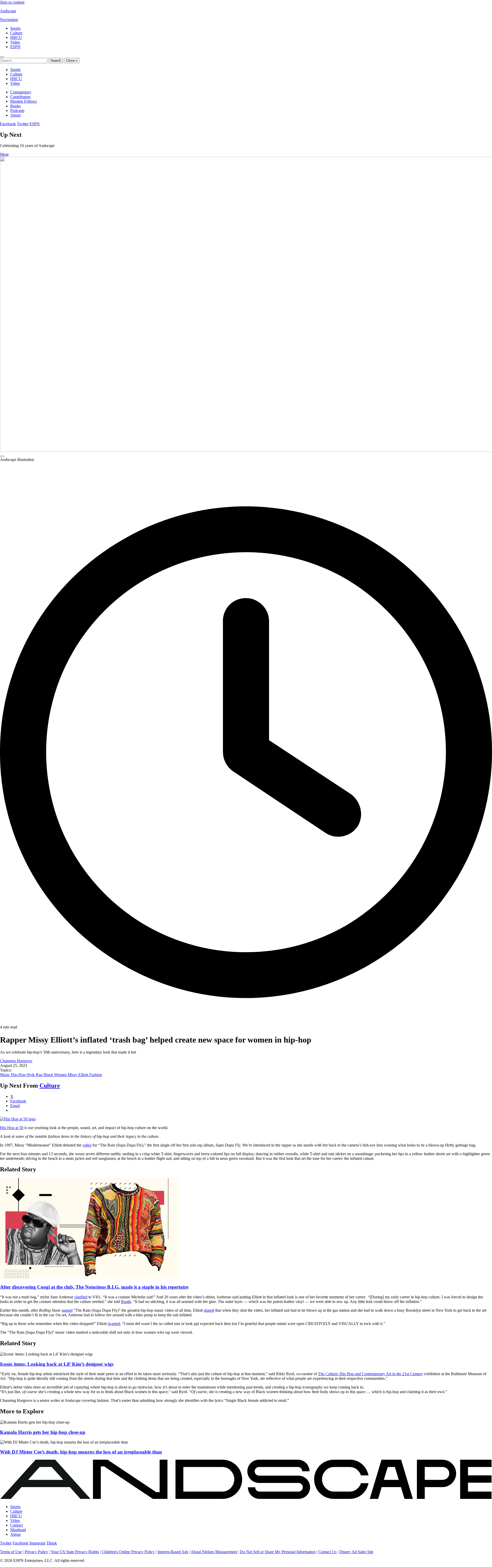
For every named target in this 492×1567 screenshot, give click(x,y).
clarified (80, 1297)
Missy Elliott (78, 1074)
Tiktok (51, 1543)
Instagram (37, 1543)
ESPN (15, 47)
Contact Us (327, 1552)
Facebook (8, 124)
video (87, 1145)
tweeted (114, 1323)
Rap (40, 1074)
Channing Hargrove (16, 1061)
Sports (15, 28)
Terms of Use (11, 1552)
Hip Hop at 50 (11, 1128)
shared (209, 1310)
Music (5, 1074)
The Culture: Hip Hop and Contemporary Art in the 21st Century (370, 1374)
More (4, 154)
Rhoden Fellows (23, 101)
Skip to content (12, 2)
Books (15, 106)
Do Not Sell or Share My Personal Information (277, 1552)
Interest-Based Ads (173, 1552)
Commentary (20, 92)
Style (31, 1074)
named (67, 1310)
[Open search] (2, 57)
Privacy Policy (36, 1552)
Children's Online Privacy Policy (128, 1552)
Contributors (20, 96)
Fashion (95, 1074)
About (15, 115)
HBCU (16, 37)
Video (15, 42)
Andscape (8, 11)
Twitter (22, 124)
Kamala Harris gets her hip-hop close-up (42, 1432)
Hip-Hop (19, 1074)
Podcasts (17, 110)
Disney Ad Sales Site (356, 1552)
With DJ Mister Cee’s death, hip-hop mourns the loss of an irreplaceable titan (81, 1452)
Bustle (126, 1301)
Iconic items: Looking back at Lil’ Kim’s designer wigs (57, 1364)
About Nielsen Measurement (214, 1552)
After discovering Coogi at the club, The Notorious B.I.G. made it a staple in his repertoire (94, 1287)
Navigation (9, 19)
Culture (16, 33)
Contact (16, 1525)
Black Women (56, 1074)
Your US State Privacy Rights (75, 1552)
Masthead (18, 1530)
